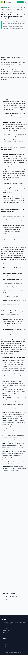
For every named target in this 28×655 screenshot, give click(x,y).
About (3, 641)
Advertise (4, 642)
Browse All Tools (5, 630)
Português (23, 7)
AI (6, 71)
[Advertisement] (14, 43)
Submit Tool (20, 2)
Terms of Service (5, 646)
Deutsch (3, 9)
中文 (21, 9)
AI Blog (3, 634)
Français (14, 7)
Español (9, 7)
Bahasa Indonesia (10, 9)
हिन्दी (18, 7)
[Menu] (25, 2)
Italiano (17, 9)
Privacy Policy (5, 644)
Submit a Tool (5, 632)
